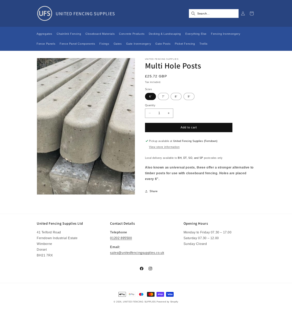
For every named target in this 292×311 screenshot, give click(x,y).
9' (189, 96)
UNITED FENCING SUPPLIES (139, 301)
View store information (164, 146)
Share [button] (154, 191)
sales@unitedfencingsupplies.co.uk (137, 252)
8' (176, 96)
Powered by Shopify (167, 301)
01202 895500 (121, 238)
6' (150, 96)
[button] (214, 13)
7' (163, 96)
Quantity (150, 105)
